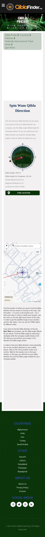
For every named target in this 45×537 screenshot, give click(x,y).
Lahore (23, 460)
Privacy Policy (22, 487)
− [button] (6, 249)
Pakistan (9, 38)
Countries (24, 35)
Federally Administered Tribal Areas (19, 43)
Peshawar (22, 468)
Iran (22, 437)
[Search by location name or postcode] (13, 245)
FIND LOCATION (23, 193)
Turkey (23, 440)
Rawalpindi (22, 471)
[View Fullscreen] (6, 254)
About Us (22, 484)
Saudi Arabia (22, 444)
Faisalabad (22, 464)
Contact (22, 491)
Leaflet (29, 301)
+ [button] (6, 245)
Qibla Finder (11, 35)
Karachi (22, 457)
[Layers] (37, 251)
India (22, 433)
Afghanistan (22, 429)
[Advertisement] (22, 75)
